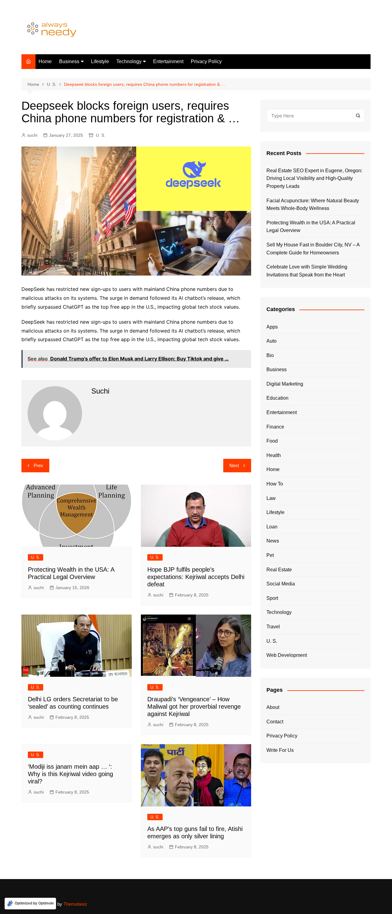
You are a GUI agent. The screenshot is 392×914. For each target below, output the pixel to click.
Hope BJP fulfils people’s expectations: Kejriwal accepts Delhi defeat (195, 577)
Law (271, 498)
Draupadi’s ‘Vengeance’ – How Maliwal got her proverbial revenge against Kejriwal (194, 706)
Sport (272, 598)
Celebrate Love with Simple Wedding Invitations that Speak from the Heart (306, 270)
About (272, 707)
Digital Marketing (284, 384)
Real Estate (279, 569)
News (272, 540)
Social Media (280, 583)
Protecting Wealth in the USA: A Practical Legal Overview (310, 226)
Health (273, 455)
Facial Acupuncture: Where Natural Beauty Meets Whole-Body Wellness (312, 204)
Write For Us (280, 750)
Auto (271, 341)
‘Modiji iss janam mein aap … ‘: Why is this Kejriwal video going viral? (70, 774)
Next (234, 465)
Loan (271, 526)
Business (69, 61)
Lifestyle (100, 61)
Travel (273, 626)
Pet (270, 555)
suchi (32, 135)
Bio (270, 355)
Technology (128, 61)
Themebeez (75, 904)
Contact (274, 721)
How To (274, 483)
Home (45, 61)
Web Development (286, 655)
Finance (275, 426)
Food (272, 441)
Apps (272, 326)
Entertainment (168, 61)
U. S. (100, 135)
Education (277, 398)
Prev (38, 465)
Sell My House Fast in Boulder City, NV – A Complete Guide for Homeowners (313, 248)
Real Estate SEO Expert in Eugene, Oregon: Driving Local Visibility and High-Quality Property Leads (314, 178)
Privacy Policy (206, 61)
